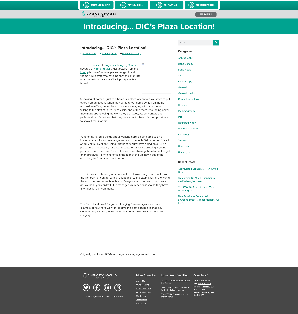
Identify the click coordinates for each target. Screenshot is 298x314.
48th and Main (102, 69)
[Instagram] (117, 287)
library (84, 72)
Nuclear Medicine (188, 128)
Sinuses (182, 140)
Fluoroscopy (185, 81)
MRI (180, 116)
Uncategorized (186, 152)
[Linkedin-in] (107, 287)
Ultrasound (184, 146)
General (182, 87)
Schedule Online (143, 288)
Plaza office (93, 65)
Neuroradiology (187, 122)
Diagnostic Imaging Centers (120, 65)
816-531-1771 (198, 295)
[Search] (216, 42)
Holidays (183, 105)
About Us (140, 281)
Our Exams (141, 295)
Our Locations (142, 284)
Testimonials (141, 299)
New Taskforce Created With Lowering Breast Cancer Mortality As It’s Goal (198, 199)
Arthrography (185, 58)
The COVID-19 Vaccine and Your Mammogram (196, 188)
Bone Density (185, 63)
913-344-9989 (203, 280)
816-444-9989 (204, 283)
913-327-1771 (199, 289)
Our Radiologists (143, 292)
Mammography (186, 111)
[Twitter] (86, 287)
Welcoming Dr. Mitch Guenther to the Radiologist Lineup (196, 179)
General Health (186, 93)
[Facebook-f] (96, 287)
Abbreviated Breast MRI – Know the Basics (198, 170)
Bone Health (185, 69)
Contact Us (141, 303)
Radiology (184, 134)
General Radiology (131, 53)
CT (179, 75)
